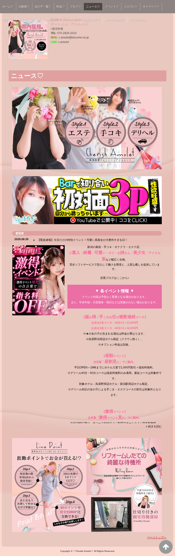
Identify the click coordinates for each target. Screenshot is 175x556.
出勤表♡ (24, 6)
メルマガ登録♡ (114, 19)
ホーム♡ (8, 6)
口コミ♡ (8, 19)
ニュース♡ (93, 6)
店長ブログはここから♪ (114, 277)
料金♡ (61, 6)
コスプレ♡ (131, 6)
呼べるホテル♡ (47, 19)
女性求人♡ (25, 19)
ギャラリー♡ (151, 6)
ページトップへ (156, 537)
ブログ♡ (75, 6)
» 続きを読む (154, 426)
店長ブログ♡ (92, 19)
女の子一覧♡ (43, 6)
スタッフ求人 (138, 19)
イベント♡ (112, 6)
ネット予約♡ (70, 19)
